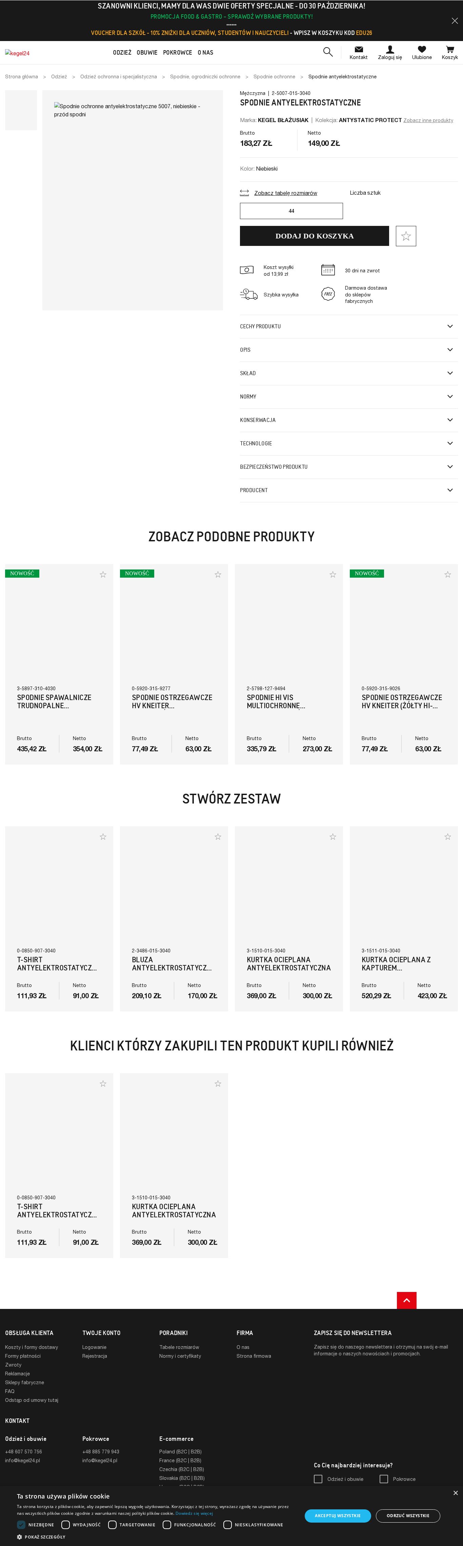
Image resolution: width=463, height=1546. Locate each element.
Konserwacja (258, 420)
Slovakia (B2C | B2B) (182, 1478)
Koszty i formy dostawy (31, 1347)
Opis (245, 349)
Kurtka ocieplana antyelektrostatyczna (289, 964)
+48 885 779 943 (100, 1451)
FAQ (10, 1391)
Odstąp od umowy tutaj (31, 1400)
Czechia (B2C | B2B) (181, 1469)
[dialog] (231, 1516)
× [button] (455, 1493)
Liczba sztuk (365, 192)
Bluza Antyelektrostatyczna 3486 (174, 968)
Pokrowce (404, 1479)
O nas (243, 1347)
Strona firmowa (254, 1356)
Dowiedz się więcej (194, 1513)
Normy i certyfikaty (180, 1356)
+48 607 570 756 (23, 1451)
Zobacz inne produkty (428, 120)
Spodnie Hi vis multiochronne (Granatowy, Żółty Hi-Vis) (285, 710)
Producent (253, 490)
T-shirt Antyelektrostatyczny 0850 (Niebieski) (58, 968)
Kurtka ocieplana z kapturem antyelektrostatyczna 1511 (404, 972)
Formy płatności (23, 1356)
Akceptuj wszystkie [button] (338, 1516)
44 (291, 211)
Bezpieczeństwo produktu (274, 466)
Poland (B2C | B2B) (180, 1451)
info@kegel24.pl (22, 1460)
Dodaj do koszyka (315, 236)
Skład (248, 373)
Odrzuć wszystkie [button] (408, 1516)
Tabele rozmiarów (179, 1347)
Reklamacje (17, 1373)
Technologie (256, 443)
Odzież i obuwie (345, 1479)
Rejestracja (94, 1356)
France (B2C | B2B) (180, 1460)
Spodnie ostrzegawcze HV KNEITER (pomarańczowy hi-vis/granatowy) (172, 710)
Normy (248, 396)
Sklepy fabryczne (24, 1382)
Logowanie (94, 1347)
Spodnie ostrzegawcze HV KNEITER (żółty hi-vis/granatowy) (402, 706)
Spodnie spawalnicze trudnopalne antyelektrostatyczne (58, 706)
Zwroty (13, 1365)
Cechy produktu (260, 326)
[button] (455, 21)
